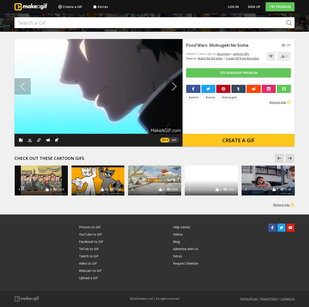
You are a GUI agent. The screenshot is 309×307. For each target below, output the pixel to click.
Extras (103, 7)
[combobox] (154, 22)
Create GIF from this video (242, 58)
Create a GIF (72, 7)
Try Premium (280, 7)
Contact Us (287, 299)
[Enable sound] (57, 140)
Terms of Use (248, 299)
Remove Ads (278, 102)
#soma (210, 97)
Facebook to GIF (91, 241)
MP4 (165, 140)
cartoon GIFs (241, 54)
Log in (233, 7)
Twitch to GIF (89, 256)
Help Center (181, 227)
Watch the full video (210, 58)
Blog (176, 241)
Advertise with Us (185, 249)
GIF (174, 140)
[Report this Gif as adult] (47, 140)
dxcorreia (223, 54)
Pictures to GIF (90, 227)
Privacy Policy (269, 299)
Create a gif (238, 140)
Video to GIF (88, 263)
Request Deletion (185, 263)
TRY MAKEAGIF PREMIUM (238, 73)
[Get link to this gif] (38, 140)
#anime (194, 97)
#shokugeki (229, 97)
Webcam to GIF (90, 270)
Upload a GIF (88, 278)
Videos (178, 234)
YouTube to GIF (90, 234)
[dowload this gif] (29, 140)
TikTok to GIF (89, 249)
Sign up (254, 7)
